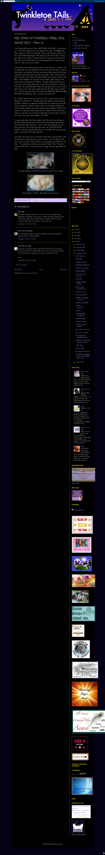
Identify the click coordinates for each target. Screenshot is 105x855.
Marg (19, 211)
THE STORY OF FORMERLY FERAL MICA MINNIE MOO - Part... (83, 356)
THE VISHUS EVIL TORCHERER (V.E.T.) (82, 337)
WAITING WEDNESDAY (82, 265)
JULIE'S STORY (80, 348)
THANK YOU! (79, 259)
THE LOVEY (79, 279)
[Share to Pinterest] (45, 200)
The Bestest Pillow (81, 322)
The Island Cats (23, 246)
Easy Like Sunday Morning (81, 275)
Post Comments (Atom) (30, 273)
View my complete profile (85, 80)
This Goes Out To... (81, 292)
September (79, 253)
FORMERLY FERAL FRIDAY (81, 283)
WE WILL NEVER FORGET (81, 326)
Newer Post (18, 269)
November (79, 247)
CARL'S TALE (79, 345)
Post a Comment (21, 265)
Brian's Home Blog (23, 231)
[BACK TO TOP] (104, 853)
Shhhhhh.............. (80, 311)
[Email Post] (35, 200)
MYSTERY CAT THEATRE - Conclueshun (83, 299)
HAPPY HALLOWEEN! (84, 448)
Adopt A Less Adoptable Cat (81, 288)
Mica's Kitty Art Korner (83, 329)
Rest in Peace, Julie (85, 373)
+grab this (88, 202)
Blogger (60, 844)
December (79, 244)
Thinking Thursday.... (81, 262)
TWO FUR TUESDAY (81, 295)
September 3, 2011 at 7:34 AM (27, 224)
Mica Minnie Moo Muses (83, 351)
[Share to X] (41, 200)
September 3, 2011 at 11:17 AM (27, 239)
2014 (75, 232)
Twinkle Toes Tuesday (82, 268)
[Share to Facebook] (43, 200)
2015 (75, 229)
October (78, 250)
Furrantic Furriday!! (82, 333)
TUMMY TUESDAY (80, 319)
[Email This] (38, 200)
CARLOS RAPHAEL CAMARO (81, 46)
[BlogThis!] (40, 200)
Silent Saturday (80, 256)
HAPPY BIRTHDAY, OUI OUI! (85, 408)
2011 (75, 242)
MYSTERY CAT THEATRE (82, 303)
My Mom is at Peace (85, 428)
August (78, 362)
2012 (75, 239)
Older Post (63, 269)
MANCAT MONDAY (80, 271)
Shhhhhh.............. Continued (80, 307)
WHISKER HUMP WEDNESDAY (80, 315)
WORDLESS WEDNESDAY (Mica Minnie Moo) (83, 341)
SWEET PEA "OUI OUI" (80, 48)
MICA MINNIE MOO (79, 40)
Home (41, 269)
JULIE (75, 43)
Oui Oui (83, 76)
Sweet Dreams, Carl (85, 390)
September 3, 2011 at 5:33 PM (27, 260)
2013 (75, 235)
